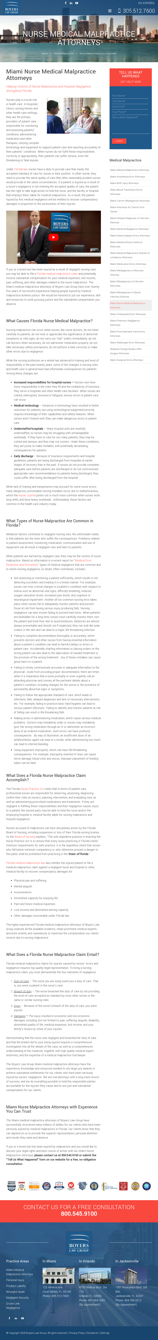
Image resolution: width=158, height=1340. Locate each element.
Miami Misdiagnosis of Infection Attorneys (126, 284)
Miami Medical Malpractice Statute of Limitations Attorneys (130, 255)
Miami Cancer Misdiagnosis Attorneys (130, 200)
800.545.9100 (79, 1214)
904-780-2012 (132, 1300)
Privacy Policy (77, 1333)
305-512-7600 (60, 1296)
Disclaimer (92, 1333)
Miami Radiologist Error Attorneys (127, 342)
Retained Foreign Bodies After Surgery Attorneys (126, 351)
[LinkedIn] (71, 3)
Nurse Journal (27, 495)
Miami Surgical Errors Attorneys (126, 360)
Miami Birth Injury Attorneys (124, 183)
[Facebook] (65, 3)
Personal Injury (15, 1280)
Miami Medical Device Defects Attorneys (126, 244)
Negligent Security (17, 1298)
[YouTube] (76, 3)
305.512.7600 (139, 11)
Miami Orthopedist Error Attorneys (128, 314)
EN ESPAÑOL (146, 3)
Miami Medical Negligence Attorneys (129, 229)
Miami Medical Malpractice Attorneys (129, 170)
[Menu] (110, 11)
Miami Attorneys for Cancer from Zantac (127, 209)
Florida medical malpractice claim (57, 274)
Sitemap (105, 1333)
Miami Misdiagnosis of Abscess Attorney (126, 273)
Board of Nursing (25, 837)
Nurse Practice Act (32, 789)
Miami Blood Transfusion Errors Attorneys (126, 192)
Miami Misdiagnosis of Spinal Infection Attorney (125, 294)
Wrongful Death (15, 1292)
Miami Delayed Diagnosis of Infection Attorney (129, 220)
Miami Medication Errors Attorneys (128, 264)
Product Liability (16, 1286)
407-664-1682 (96, 1300)
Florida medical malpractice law (25, 863)
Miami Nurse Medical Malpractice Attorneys (127, 305)
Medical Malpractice (64, 53)
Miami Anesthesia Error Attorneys (127, 176)
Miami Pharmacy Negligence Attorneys (125, 323)
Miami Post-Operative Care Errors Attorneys (127, 334)
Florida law (20, 169)
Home (45, 53)
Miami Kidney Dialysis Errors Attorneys (130, 235)
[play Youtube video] (53, 237)
